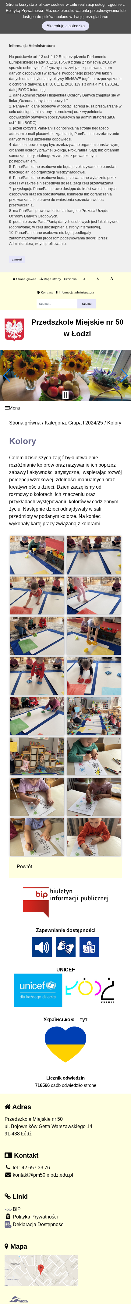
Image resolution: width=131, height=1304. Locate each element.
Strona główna (26, 279)
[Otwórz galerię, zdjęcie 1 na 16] (37, 555)
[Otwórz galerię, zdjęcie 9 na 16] (37, 716)
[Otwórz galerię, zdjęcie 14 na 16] (94, 797)
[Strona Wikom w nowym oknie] (18, 1299)
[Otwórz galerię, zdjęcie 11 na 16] (37, 756)
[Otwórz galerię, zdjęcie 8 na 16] (94, 676)
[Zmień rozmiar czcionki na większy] (97, 279)
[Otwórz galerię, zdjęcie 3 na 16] (37, 595)
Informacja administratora (76, 292)
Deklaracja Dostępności (38, 1224)
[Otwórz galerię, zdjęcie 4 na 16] (94, 595)
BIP (16, 1209)
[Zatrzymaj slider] (65, 395)
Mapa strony (52, 279)
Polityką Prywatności (24, 10)
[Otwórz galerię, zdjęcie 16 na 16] (94, 837)
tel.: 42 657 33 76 (31, 1167)
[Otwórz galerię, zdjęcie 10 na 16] (94, 716)
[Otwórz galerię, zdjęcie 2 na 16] (94, 555)
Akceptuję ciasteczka (66, 26)
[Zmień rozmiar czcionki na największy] (111, 279)
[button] (7, 375)
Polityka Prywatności (35, 1216)
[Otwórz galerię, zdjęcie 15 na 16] (37, 837)
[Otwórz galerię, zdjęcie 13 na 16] (37, 797)
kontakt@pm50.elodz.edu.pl (42, 1175)
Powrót (24, 866)
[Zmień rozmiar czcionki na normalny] (84, 279)
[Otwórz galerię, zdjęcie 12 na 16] (94, 756)
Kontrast (46, 292)
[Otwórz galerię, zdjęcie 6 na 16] (94, 636)
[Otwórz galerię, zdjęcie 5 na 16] (37, 636)
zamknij (17, 259)
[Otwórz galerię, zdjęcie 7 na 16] (37, 676)
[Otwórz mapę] (41, 1270)
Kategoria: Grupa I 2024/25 (74, 422)
